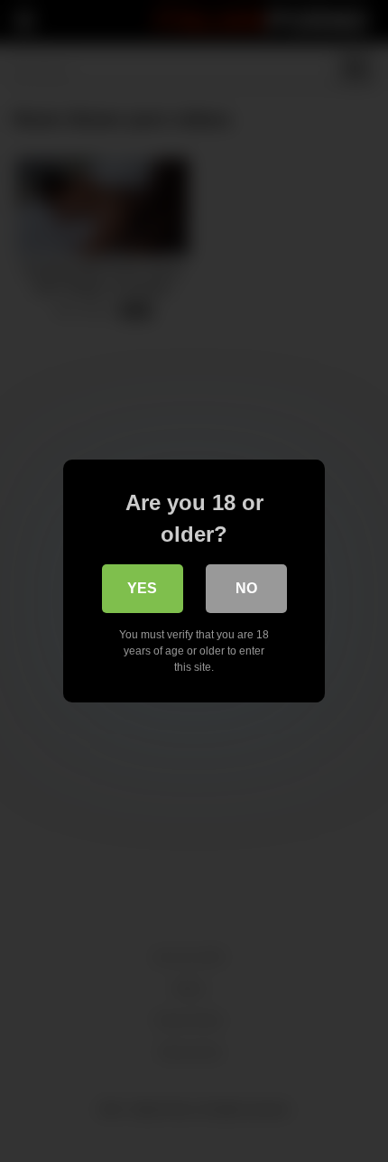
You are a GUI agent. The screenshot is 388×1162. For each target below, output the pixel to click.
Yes (142, 588)
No (246, 588)
